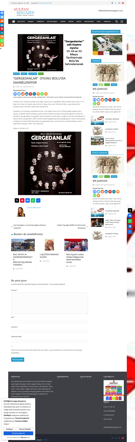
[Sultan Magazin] (13, 21)
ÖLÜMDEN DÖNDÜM (112, 119)
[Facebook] (15, 94)
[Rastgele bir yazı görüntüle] (121, 21)
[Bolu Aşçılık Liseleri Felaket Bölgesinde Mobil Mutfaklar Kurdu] (76, 240)
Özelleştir (9, 429)
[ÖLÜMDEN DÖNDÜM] (97, 120)
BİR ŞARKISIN (100, 89)
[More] (46, 94)
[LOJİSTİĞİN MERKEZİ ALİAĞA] (49, 240)
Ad (13, 317)
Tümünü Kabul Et (18, 433)
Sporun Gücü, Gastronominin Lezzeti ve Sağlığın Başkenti (113, 140)
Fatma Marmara (29, 87)
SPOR (98, 21)
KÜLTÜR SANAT (52, 21)
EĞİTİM (71, 21)
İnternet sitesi (16, 336)
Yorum (14, 290)
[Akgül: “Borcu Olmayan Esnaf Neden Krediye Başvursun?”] (97, 224)
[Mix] (38, 94)
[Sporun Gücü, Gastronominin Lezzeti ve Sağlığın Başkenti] (97, 142)
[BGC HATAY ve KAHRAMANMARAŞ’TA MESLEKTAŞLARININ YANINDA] (23, 240)
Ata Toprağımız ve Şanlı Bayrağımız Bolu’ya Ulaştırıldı (30, 226)
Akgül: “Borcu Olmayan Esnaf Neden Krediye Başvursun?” (113, 222)
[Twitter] (19, 94)
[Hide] (1, 48)
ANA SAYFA (21, 21)
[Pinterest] (30, 94)
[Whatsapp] (42, 94)
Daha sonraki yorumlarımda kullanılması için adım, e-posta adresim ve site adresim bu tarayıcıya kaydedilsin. (46, 351)
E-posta (14, 327)
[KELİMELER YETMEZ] (97, 130)
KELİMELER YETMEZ (45, 3)
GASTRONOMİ (89, 21)
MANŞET (31, 21)
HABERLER (40, 21)
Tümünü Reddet (25, 429)
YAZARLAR (107, 21)
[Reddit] (23, 94)
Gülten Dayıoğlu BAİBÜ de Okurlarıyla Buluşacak (71, 226)
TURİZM (62, 21)
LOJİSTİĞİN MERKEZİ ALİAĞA (49, 255)
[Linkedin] (26, 94)
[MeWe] (34, 94)
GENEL (101, 84)
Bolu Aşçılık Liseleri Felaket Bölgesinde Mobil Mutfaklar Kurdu (75, 258)
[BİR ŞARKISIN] (107, 73)
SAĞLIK (78, 21)
